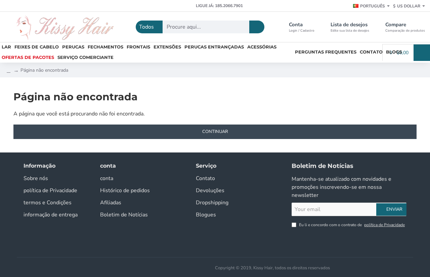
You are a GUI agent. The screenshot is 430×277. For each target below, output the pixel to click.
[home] (8, 70)
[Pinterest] (56, 6)
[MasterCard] (200, 267)
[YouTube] (33, 6)
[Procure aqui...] (256, 27)
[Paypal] (211, 267)
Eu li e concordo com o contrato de (351, 225)
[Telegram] (68, 6)
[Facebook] (9, 6)
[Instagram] (21, 6)
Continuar (215, 132)
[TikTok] (44, 6)
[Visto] (190, 267)
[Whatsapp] (80, 6)
